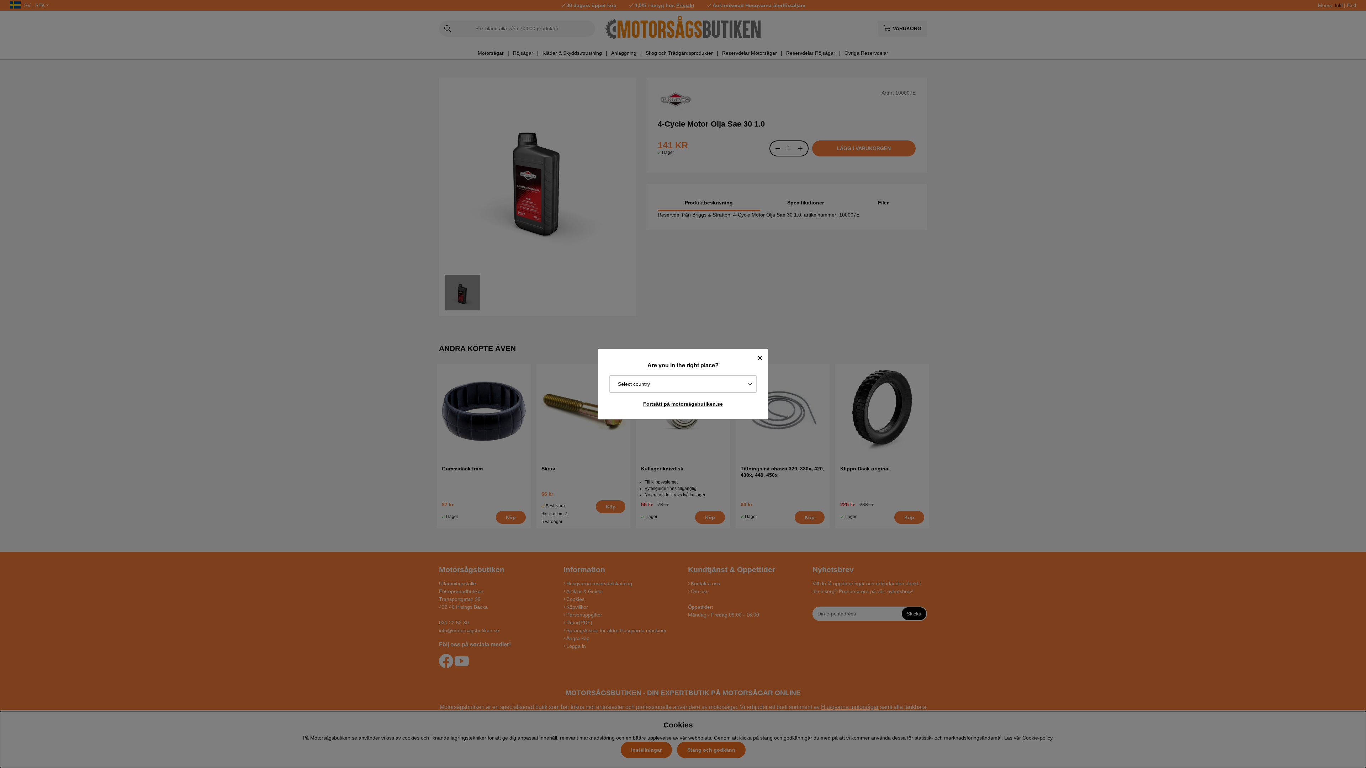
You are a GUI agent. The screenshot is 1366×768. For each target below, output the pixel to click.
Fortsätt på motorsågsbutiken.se (683, 404)
